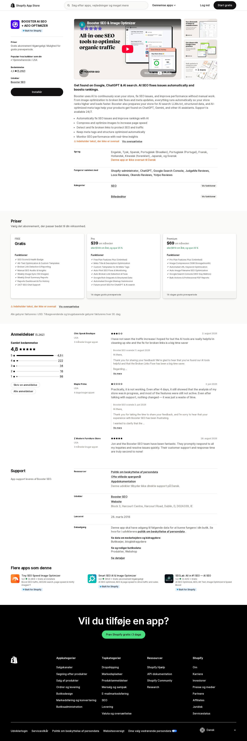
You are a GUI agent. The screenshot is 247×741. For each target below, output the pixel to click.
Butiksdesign (64, 693)
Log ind (205, 5)
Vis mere (117, 373)
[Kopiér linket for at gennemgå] (97, 333)
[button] (46, 582)
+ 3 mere (200, 69)
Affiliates (198, 700)
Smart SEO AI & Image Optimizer (117, 575)
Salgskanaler (64, 667)
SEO (114, 186)
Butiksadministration (69, 706)
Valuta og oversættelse (117, 713)
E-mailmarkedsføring (115, 693)
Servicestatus (201, 713)
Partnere (198, 693)
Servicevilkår (40, 731)
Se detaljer (118, 558)
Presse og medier (204, 687)
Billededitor (118, 196)
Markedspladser (112, 674)
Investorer (199, 680)
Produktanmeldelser (115, 680)
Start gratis (225, 5)
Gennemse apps (162, 5)
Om (195, 667)
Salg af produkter (67, 680)
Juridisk (198, 706)
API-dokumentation (159, 674)
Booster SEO (18, 81)
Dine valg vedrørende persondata (149, 731)
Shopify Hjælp (156, 667)
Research (153, 687)
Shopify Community (159, 680)
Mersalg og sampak (114, 687)
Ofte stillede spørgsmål (126, 476)
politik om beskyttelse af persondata (161, 531)
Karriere (198, 674)
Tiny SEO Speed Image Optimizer (41, 575)
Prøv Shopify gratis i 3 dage (123, 634)
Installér (37, 92)
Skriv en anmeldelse (25, 384)
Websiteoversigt (113, 731)
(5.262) (21, 71)
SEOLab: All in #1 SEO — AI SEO (193, 575)
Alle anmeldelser (23, 391)
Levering (107, 706)
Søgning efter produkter (71, 674)
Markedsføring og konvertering (76, 700)
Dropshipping (110, 667)
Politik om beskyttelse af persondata (134, 472)
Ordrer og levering (68, 687)
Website (116, 501)
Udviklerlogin (19, 731)
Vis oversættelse (132, 141)
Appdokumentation (123, 481)
